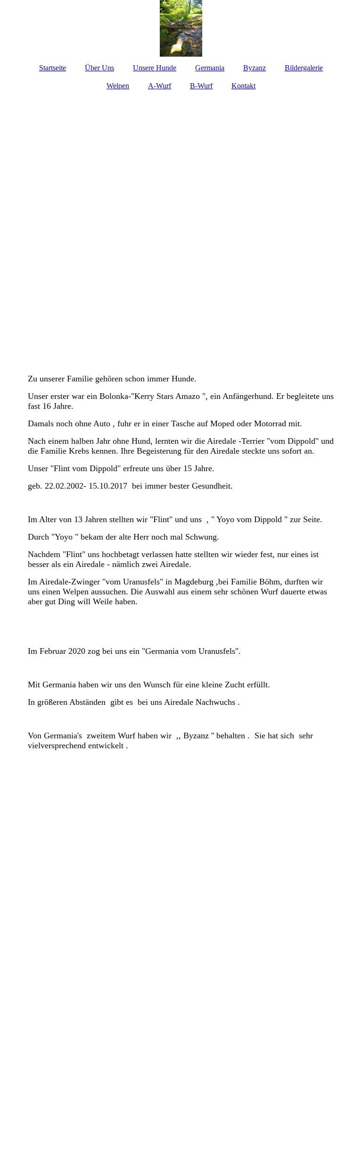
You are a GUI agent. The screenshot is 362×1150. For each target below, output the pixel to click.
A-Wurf (159, 86)
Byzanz (254, 68)
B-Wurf (201, 86)
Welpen (118, 86)
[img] (181, 28)
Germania (209, 68)
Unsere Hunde (154, 68)
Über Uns (99, 68)
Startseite (52, 68)
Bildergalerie (304, 68)
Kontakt (243, 86)
